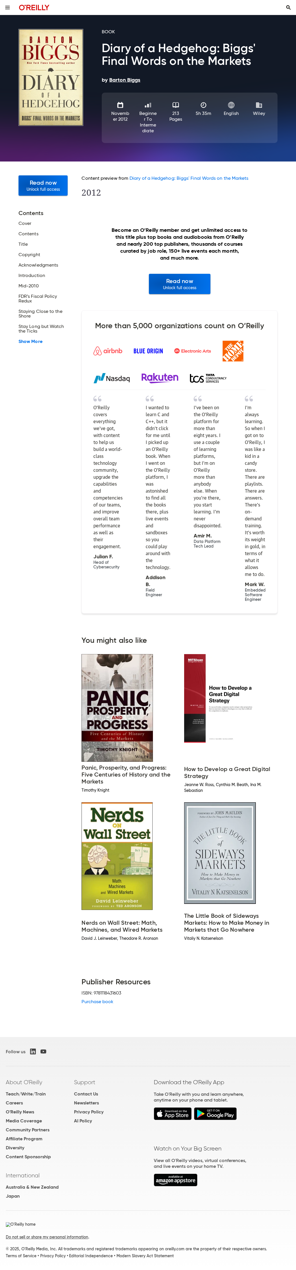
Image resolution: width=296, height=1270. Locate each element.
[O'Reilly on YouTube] (43, 1051)
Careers (14, 1103)
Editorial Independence (91, 1255)
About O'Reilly (24, 1082)
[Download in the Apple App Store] (173, 1118)
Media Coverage (24, 1121)
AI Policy (83, 1121)
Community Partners (27, 1130)
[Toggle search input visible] (288, 7)
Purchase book (97, 1001)
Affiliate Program (24, 1139)
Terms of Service (21, 1255)
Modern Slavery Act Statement (145, 1255)
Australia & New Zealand (32, 1187)
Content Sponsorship (28, 1157)
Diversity (15, 1148)
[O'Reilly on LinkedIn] (33, 1051)
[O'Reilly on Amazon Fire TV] (175, 1185)
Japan (13, 1196)
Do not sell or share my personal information (47, 1237)
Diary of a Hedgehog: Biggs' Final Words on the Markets (189, 178)
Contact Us (86, 1094)
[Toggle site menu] (7, 7)
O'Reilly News (20, 1112)
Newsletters (86, 1103)
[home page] (34, 7)
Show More (30, 341)
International (23, 1175)
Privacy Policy (88, 1112)
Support (84, 1082)
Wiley (259, 113)
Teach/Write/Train (26, 1094)
